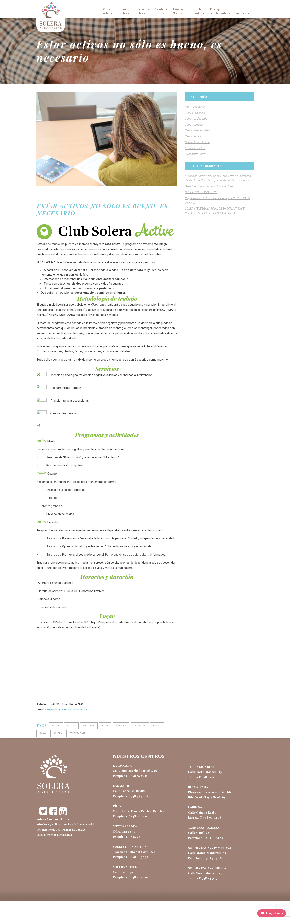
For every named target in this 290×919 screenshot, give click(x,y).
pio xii (157, 726)
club (105, 726)
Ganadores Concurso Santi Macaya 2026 (209, 186)
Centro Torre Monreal (197, 142)
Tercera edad (78, 733)
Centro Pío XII (193, 136)
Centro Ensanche (195, 112)
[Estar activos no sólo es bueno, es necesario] (106, 139)
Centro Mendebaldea (197, 130)
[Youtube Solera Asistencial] (63, 814)
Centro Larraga (194, 124)
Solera (57, 733)
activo (71, 726)
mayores (121, 726)
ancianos (88, 726)
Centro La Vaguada (196, 118)
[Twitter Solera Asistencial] (43, 814)
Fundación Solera (195, 148)
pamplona (140, 726)
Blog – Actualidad (195, 106)
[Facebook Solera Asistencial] (53, 814)
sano (43, 733)
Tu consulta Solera (195, 154)
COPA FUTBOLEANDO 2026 (201, 192)
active (56, 726)
